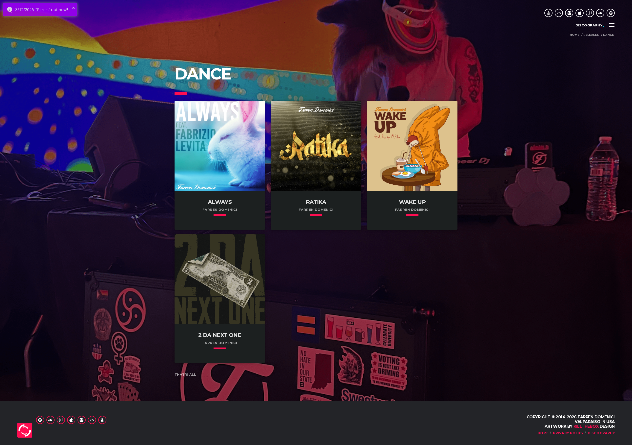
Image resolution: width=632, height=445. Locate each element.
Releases (591, 35)
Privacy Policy (568, 433)
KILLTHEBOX (585, 426)
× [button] (73, 7)
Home (574, 35)
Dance (608, 35)
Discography (588, 25)
